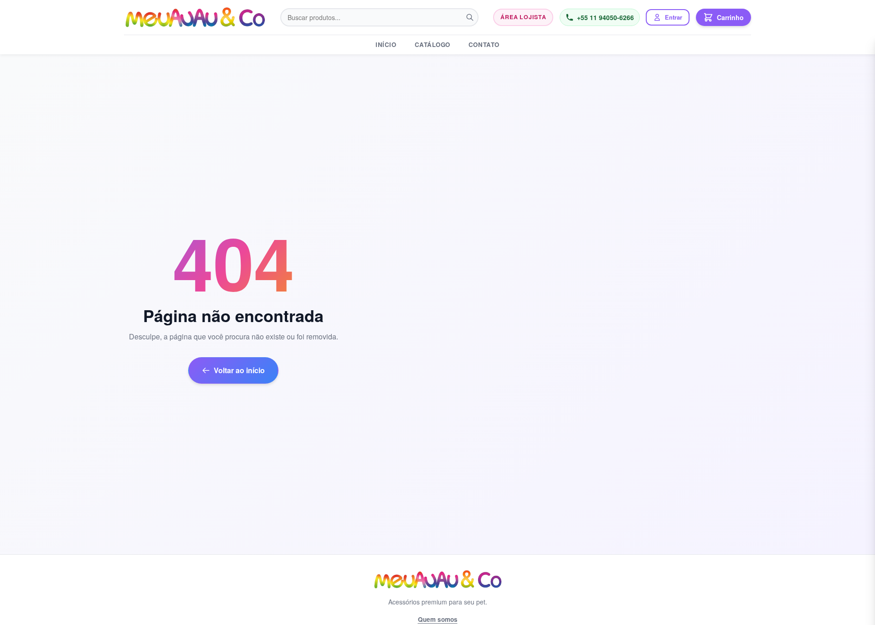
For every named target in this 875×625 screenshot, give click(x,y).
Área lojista (523, 17)
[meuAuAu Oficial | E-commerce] (195, 17)
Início (386, 44)
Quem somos (438, 619)
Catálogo (432, 44)
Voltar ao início (239, 370)
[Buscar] (470, 17)
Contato (483, 44)
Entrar (673, 17)
